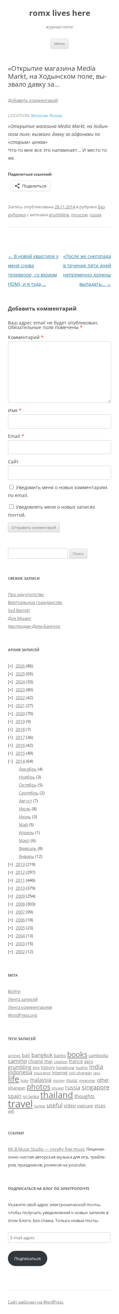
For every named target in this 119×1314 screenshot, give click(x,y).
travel (20, 1103)
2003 (20, 944)
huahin (82, 1067)
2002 (20, 951)
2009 (20, 896)
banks (60, 1055)
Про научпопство (26, 594)
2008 (20, 904)
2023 (20, 690)
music (72, 1080)
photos (38, 1086)
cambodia (98, 1055)
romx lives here (59, 13)
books (77, 1054)
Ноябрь (27, 777)
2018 (20, 729)
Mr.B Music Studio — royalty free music (46, 1149)
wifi (11, 1111)
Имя (14, 410)
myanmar (87, 1080)
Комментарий (26, 337)
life (13, 1078)
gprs (88, 1061)
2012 (20, 872)
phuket (58, 1087)
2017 (20, 737)
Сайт (13, 461)
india (96, 1066)
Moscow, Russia (46, 115)
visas (100, 1105)
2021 (20, 705)
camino (17, 1061)
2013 (20, 864)
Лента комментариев (30, 1007)
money (59, 1080)
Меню (59, 43)
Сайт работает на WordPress (35, 1302)
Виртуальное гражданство (35, 602)
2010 (20, 888)
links (24, 1080)
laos (96, 1072)
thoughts (84, 1096)
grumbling (59, 215)
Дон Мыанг (19, 618)
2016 (20, 745)
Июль (25, 809)
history (48, 1067)
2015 (20, 753)
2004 (20, 936)
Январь (26, 856)
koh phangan (80, 1072)
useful (54, 1105)
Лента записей (23, 999)
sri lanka (31, 1096)
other (103, 1080)
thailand (56, 1095)
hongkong (65, 1067)
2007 (20, 912)
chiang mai (40, 1061)
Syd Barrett (19, 610)
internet (60, 1073)
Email (16, 436)
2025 (20, 674)
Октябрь (28, 785)
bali (26, 1055)
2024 (20, 682)
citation (60, 1061)
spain (14, 1096)
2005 (20, 928)
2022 (20, 697)
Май (23, 824)
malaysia (41, 1079)
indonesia (20, 1072)
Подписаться (27, 1258)
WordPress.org (22, 1015)
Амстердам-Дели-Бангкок (34, 626)
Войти (14, 991)
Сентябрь (29, 793)
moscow (79, 215)
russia (95, 215)
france (76, 1061)
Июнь (25, 817)
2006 (20, 920)
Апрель (26, 832)
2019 (20, 721)
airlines (14, 1055)
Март (24, 840)
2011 (20, 880)
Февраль (28, 848)
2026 (20, 666)
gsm (36, 1067)
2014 (20, 761)
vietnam (85, 1106)
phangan (16, 1088)
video (70, 1105)
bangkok (42, 1055)
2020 (20, 713)
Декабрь (28, 769)
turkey (39, 1106)
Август (25, 801)
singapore (95, 1087)
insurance (42, 1073)
